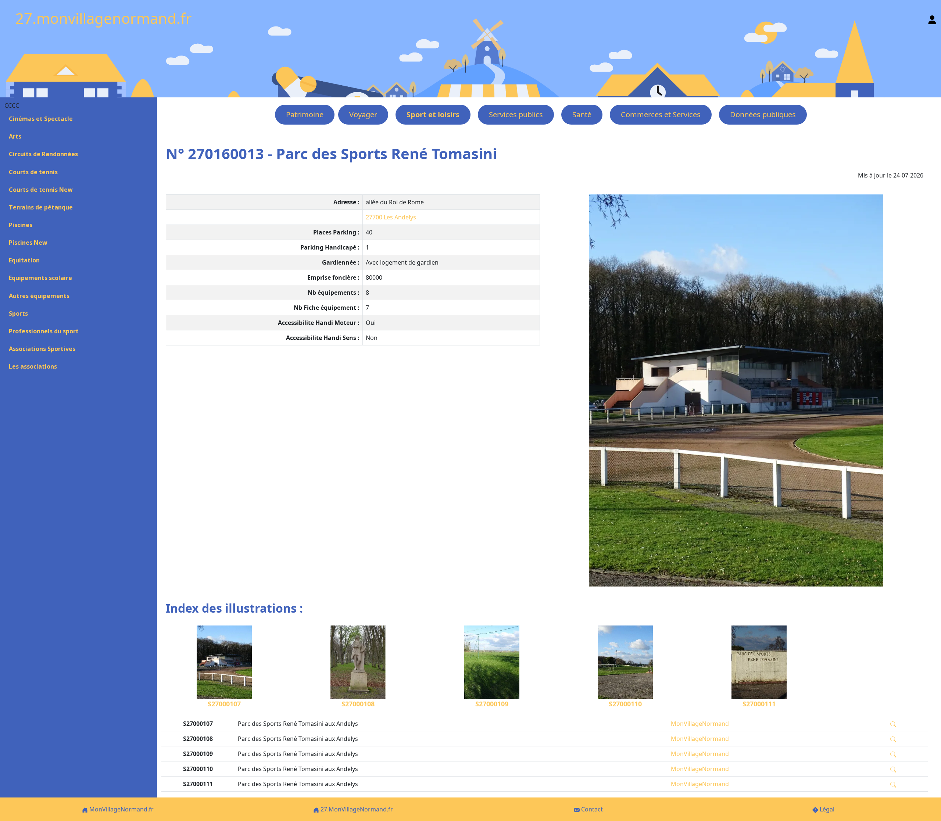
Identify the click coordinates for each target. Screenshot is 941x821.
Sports (18, 313)
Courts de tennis (33, 172)
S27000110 (625, 703)
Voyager (363, 114)
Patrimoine (304, 114)
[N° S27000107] (736, 390)
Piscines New (28, 243)
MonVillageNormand (700, 724)
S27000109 (491, 703)
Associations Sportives (42, 349)
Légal (826, 809)
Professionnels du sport (44, 331)
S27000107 (224, 703)
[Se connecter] (932, 18)
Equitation (24, 260)
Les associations (33, 366)
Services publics (516, 114)
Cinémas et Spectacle (41, 119)
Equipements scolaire (40, 278)
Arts (15, 136)
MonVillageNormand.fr (121, 809)
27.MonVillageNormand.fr (356, 809)
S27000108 (358, 703)
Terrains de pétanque (41, 207)
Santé (581, 114)
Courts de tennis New (41, 190)
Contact (591, 809)
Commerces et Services (661, 114)
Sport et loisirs (433, 114)
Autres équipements (39, 296)
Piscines (20, 225)
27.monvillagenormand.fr (103, 18)
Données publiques (763, 114)
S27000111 (759, 703)
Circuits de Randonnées (43, 154)
